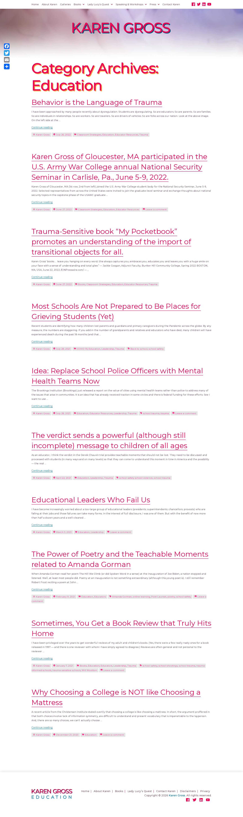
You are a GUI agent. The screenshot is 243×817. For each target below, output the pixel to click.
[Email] (6, 59)
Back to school (139, 348)
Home (35, 4)
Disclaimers (188, 791)
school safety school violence (136, 478)
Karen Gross (43, 134)
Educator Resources (126, 134)
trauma (165, 413)
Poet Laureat (158, 596)
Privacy (205, 791)
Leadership (107, 348)
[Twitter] (6, 53)
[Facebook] (6, 46)
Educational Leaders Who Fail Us (91, 499)
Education (108, 134)
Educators (100, 596)
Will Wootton (89, 670)
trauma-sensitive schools (66, 670)
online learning (141, 596)
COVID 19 (82, 348)
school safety (156, 348)
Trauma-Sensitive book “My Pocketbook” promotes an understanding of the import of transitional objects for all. (111, 241)
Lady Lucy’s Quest (98, 4)
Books (77, 4)
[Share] (6, 66)
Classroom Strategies (89, 134)
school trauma (151, 413)
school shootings (168, 665)
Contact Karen (171, 4)
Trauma (143, 134)
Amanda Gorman (122, 596)
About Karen (49, 4)
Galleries (65, 4)
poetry (171, 596)
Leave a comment (156, 209)
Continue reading (42, 127)
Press (153, 4)
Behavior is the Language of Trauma (97, 102)
